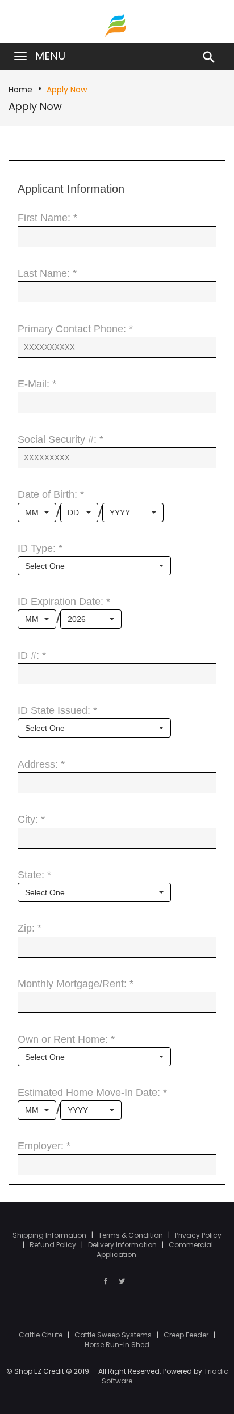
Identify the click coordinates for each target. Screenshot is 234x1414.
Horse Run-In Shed (117, 1344)
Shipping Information (50, 1235)
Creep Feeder (187, 1335)
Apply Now (67, 89)
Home (20, 89)
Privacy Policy (198, 1235)
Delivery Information (123, 1245)
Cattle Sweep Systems (113, 1335)
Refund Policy (54, 1245)
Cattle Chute (41, 1335)
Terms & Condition (131, 1235)
